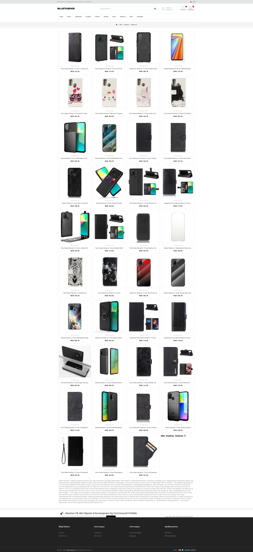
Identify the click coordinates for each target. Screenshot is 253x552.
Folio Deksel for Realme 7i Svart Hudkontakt (144, 427)
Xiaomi (106, 16)
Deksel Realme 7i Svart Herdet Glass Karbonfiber (180, 293)
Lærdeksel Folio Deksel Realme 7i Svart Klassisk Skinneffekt (150, 338)
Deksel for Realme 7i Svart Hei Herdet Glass (144, 293)
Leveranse (97, 533)
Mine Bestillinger (170, 536)
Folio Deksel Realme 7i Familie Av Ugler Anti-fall (77, 113)
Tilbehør (140, 16)
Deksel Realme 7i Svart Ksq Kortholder (109, 203)
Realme (126, 24)
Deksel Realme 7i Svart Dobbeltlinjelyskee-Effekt (111, 427)
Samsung (78, 16)
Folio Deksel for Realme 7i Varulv (109, 293)
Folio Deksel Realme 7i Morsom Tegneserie (109, 113)
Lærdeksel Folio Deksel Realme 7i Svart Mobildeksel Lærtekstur (185, 203)
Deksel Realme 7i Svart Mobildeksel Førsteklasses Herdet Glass (116, 158)
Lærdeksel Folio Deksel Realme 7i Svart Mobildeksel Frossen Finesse (187, 338)
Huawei (88, 16)
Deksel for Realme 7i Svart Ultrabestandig (144, 68)
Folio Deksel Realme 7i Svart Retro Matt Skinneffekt (181, 158)
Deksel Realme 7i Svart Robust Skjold (178, 427)
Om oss (61, 533)
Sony (114, 16)
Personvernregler (135, 533)
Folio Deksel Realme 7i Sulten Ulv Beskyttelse (179, 113)
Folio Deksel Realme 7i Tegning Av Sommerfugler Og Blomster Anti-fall (154, 113)
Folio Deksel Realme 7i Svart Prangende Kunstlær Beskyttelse (81, 472)
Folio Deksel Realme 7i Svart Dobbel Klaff (109, 248)
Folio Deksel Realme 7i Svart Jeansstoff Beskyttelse (78, 68)
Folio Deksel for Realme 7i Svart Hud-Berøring (110, 68)
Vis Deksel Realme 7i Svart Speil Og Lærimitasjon (77, 382)
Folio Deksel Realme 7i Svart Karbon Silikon (144, 248)
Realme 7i (134, 24)
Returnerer (98, 536)
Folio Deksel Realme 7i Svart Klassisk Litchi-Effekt (146, 203)
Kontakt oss (63, 536)
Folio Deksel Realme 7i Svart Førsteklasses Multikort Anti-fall (150, 472)
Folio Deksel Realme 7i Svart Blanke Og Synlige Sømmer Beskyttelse (153, 382)
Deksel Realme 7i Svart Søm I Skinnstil (75, 203)
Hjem (61, 16)
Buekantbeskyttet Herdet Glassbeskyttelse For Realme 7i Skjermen (186, 68)
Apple (69, 16)
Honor (97, 16)
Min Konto (168, 533)
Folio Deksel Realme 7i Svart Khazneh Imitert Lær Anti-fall (183, 382)
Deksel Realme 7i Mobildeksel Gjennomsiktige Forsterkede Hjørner (186, 248)
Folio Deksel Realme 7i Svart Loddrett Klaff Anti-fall (78, 248)
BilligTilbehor (71, 550)
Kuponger (132, 536)
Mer (131, 16)
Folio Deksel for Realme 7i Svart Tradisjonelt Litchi (147, 158)
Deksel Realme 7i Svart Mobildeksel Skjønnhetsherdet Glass (81, 338)
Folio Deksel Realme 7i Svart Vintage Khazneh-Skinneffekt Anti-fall (84, 427)
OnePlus (123, 16)
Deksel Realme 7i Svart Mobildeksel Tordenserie (77, 158)
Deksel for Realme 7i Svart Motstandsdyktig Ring (111, 338)
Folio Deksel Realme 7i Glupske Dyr (75, 293)
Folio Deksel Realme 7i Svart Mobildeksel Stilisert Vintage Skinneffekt (119, 472)
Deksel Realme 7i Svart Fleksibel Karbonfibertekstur (112, 382)
